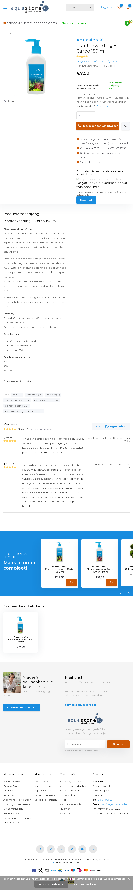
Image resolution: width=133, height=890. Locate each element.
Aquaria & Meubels (70, 781)
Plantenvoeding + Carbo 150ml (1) (24, 411)
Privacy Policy (11, 822)
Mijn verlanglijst (43, 790)
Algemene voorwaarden (17, 799)
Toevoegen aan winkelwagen (100, 125)
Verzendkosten (11, 813)
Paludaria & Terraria (70, 804)
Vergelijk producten (46, 799)
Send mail (86, 200)
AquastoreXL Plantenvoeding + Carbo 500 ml (59, 569)
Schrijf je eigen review (112, 426)
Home (7, 33)
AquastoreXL (90, 40)
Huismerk (65, 808)
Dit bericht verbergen (51, 884)
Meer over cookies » (85, 884)
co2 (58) (16, 394)
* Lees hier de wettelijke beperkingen (81, 750)
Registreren (41, 781)
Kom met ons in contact (21, 707)
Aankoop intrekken (45, 795)
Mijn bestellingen (44, 786)
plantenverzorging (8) (46, 400)
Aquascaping (67, 795)
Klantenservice (11, 781)
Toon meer (103, 106)
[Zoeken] (90, 7)
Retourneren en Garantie (17, 817)
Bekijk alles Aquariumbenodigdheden (97, 61)
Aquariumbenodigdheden (75, 786)
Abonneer (118, 744)
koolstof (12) (53, 394)
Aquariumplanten (70, 790)
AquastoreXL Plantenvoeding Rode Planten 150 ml (100, 569)
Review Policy (11, 786)
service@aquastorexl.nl (81, 704)
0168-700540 (105, 799)
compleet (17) (34, 394)
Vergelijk (110, 65)
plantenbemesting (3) (17, 400)
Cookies (8, 790)
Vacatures (8, 795)
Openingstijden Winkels (16, 804)
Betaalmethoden (13, 808)
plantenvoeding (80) (16, 405)
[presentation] (121, 593)
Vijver (63, 799)
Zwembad (66, 813)
